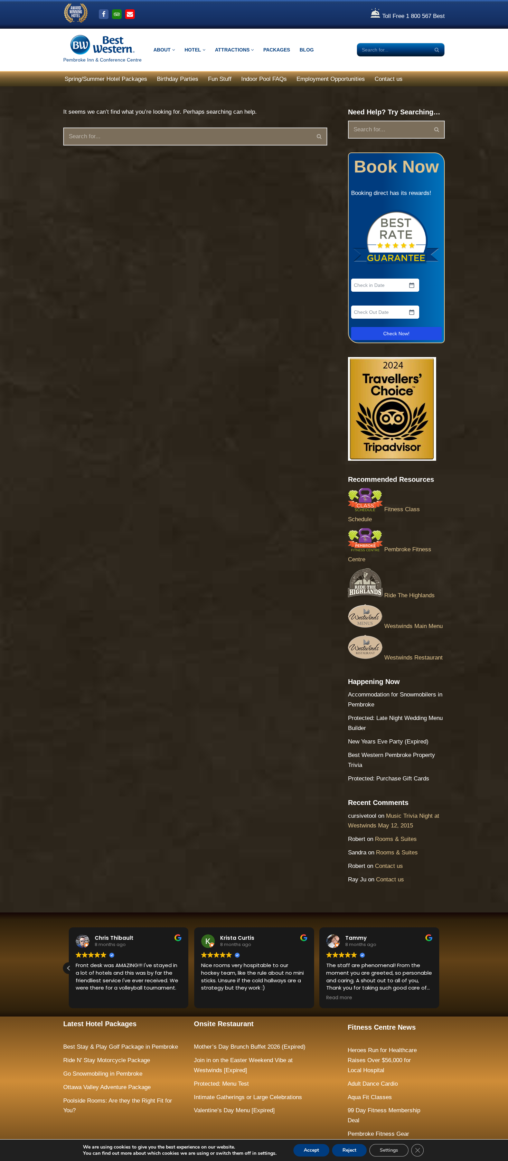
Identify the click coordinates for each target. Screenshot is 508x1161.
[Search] (437, 50)
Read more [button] (339, 998)
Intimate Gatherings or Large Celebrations (248, 1097)
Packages (276, 50)
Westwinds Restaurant (413, 657)
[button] (173, 50)
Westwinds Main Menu (413, 626)
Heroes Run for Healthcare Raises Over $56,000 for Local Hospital (382, 1060)
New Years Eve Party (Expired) (388, 741)
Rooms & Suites (396, 839)
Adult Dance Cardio (373, 1083)
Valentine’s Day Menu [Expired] (234, 1110)
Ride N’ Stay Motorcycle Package (106, 1060)
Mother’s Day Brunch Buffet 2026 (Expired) (249, 1046)
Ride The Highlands (409, 595)
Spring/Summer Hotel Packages (106, 79)
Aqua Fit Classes (370, 1097)
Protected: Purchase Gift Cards (388, 778)
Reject (349, 1150)
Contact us (389, 79)
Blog (307, 50)
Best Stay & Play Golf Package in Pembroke (120, 1046)
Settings (389, 1150)
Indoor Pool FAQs (264, 79)
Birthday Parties (177, 79)
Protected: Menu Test (221, 1083)
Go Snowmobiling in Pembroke (102, 1073)
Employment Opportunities (331, 79)
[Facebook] (104, 14)
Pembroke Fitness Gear (378, 1134)
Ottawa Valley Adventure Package (107, 1087)
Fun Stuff (220, 79)
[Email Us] (130, 14)
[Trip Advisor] (117, 14)
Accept (311, 1150)
